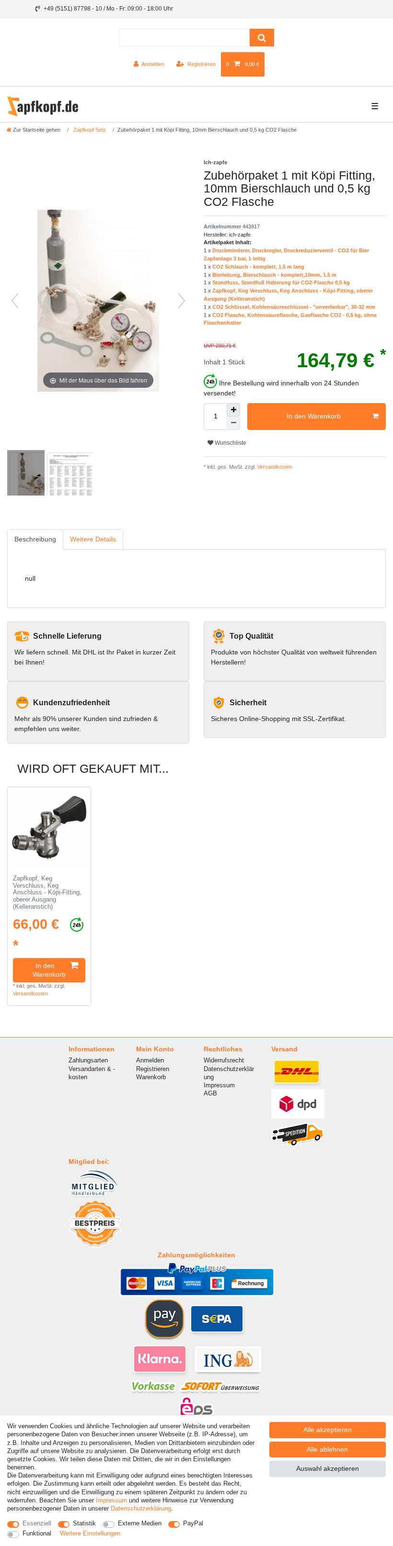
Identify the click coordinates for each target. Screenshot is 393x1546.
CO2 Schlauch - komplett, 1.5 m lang (258, 267)
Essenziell (37, 1523)
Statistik (84, 1523)
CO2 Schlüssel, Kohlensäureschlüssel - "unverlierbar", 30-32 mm (293, 307)
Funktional (37, 1533)
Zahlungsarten (88, 1060)
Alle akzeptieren (327, 1429)
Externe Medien (140, 1523)
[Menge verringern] (233, 423)
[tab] (35, 539)
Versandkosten (274, 467)
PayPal (193, 1523)
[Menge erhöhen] (233, 410)
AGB (210, 1093)
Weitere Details (93, 539)
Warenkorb (151, 1077)
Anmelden (150, 1060)
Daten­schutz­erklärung (141, 1508)
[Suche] (262, 37)
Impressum (219, 1085)
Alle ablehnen (327, 1449)
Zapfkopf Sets (89, 130)
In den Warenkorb (314, 416)
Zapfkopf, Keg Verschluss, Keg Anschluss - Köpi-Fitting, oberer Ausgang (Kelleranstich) (47, 892)
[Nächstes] (181, 300)
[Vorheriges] (15, 300)
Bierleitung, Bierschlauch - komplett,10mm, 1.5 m (274, 275)
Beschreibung (35, 539)
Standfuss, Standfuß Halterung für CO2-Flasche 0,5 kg (281, 282)
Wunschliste (229, 443)
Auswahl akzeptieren (327, 1468)
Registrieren (152, 1068)
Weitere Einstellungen (90, 1533)
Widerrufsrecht (224, 1060)
